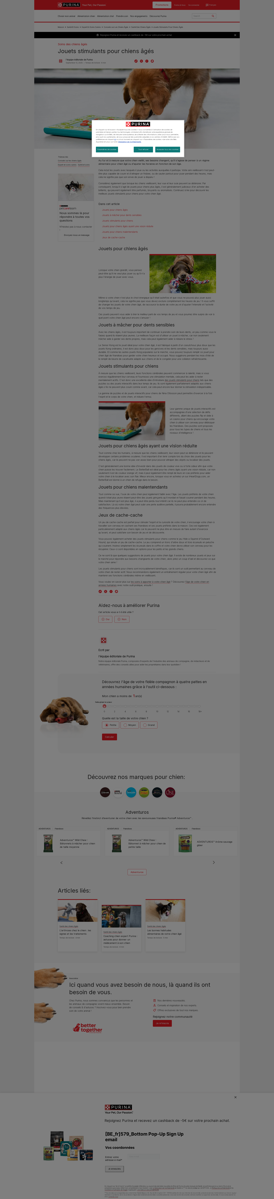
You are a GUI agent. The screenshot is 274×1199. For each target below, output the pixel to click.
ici (115, 139)
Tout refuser (143, 149)
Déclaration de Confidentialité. (129, 142)
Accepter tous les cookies (168, 149)
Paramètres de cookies (107, 149)
